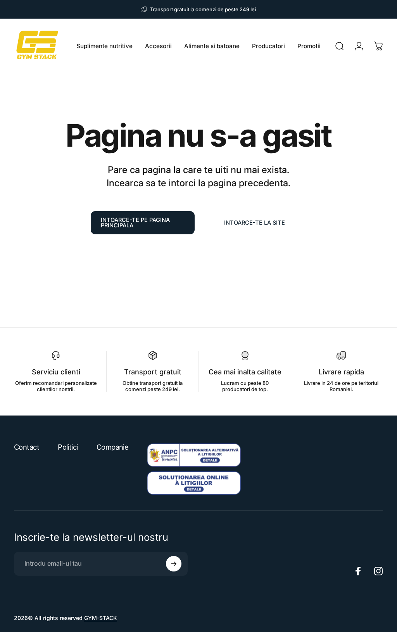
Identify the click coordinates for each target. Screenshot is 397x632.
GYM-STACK (100, 618)
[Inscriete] (173, 563)
